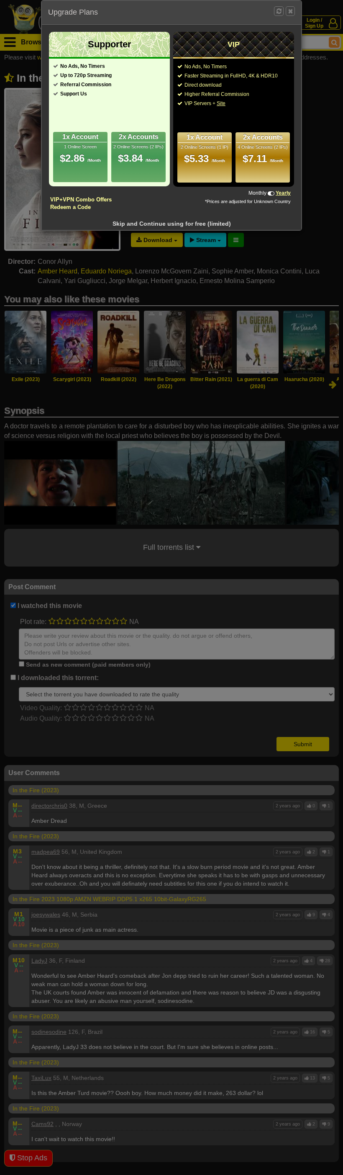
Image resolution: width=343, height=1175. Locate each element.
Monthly (257, 193)
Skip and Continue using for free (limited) (172, 223)
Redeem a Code (70, 207)
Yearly (283, 193)
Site (221, 103)
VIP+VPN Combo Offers (81, 199)
